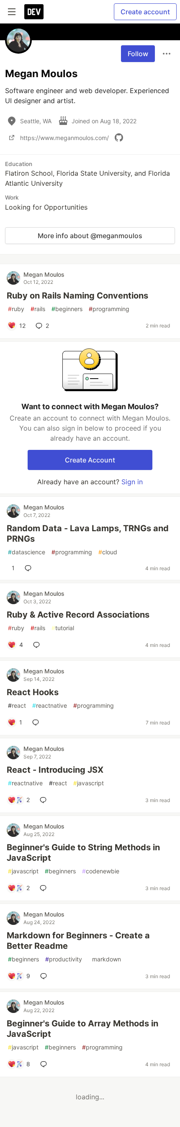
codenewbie (100, 871)
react (17, 705)
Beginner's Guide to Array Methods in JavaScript (82, 1028)
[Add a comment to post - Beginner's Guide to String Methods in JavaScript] (45, 888)
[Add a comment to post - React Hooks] (37, 722)
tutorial (62, 627)
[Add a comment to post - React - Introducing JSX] (45, 800)
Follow (138, 53)
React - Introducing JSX (55, 770)
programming (109, 308)
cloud (107, 552)
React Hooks (33, 692)
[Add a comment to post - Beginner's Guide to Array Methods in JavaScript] (45, 1064)
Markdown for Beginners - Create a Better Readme (78, 940)
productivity (63, 959)
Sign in (132, 482)
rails (38, 308)
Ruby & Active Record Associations (78, 615)
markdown (104, 959)
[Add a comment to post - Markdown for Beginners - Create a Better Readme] (45, 976)
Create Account (90, 460)
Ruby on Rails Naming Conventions (77, 296)
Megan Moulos (43, 274)
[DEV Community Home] (33, 11)
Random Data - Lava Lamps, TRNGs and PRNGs (88, 533)
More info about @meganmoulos (90, 235)
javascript (88, 783)
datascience (26, 552)
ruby (16, 308)
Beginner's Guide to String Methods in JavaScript (83, 852)
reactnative (49, 705)
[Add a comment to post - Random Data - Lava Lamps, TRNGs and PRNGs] (30, 568)
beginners (66, 308)
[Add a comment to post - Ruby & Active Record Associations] (38, 644)
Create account (145, 12)
